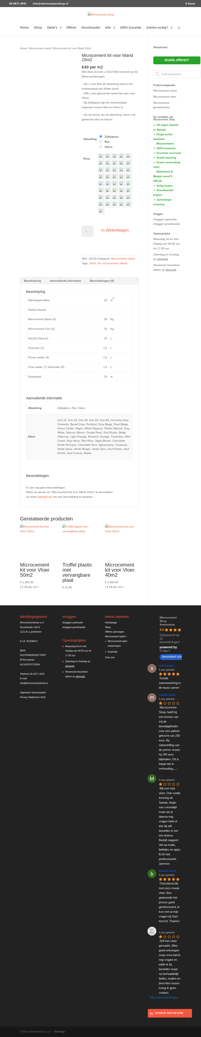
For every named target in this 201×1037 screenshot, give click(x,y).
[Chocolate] (128, 190)
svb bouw (166, 665)
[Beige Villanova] (101, 184)
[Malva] (101, 211)
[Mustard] (115, 184)
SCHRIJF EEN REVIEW (169, 1013)
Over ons (110, 657)
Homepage (111, 622)
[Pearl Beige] (101, 170)
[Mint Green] (101, 190)
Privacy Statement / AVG (33, 697)
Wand (123, 263)
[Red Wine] (115, 190)
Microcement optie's (115, 636)
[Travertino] (128, 184)
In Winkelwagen (115, 230)
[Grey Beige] (128, 163)
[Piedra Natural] (128, 170)
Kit (99, 263)
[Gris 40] (115, 156)
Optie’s (52, 27)
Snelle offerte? (176, 60)
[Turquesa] (122, 197)
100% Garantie (130, 27)
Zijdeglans (112, 136)
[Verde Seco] (108, 204)
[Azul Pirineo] (115, 204)
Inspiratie (113, 651)
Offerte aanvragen (114, 631)
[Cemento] (108, 163)
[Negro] (115, 170)
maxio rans (167, 694)
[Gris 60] (122, 156)
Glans (108, 146)
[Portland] (122, 163)
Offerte (71, 27)
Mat (107, 141)
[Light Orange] (108, 184)
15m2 (92, 263)
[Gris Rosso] (128, 177)
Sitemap (59, 1031)
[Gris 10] (101, 156)
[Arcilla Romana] (101, 197)
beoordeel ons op (174, 656)
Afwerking (90, 139)
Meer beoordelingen (164, 997)
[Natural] (108, 177)
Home (24, 27)
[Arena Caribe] (108, 170)
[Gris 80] (128, 156)
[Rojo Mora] (108, 190)
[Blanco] (115, 177)
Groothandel (90, 27)
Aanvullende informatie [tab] (65, 280)
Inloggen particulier (165, 219)
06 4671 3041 (17, 3)
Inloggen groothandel (166, 223)
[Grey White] (101, 177)
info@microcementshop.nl (34, 683)
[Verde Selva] (128, 197)
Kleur (86, 158)
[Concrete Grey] (101, 163)
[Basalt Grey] (115, 163)
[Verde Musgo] (101, 204)
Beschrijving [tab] (32, 280)
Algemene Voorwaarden (33, 692)
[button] (101, 156)
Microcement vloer (164, 96)
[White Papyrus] (122, 170)
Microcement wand (39, 48)
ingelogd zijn (44, 496)
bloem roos (167, 871)
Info (108, 27)
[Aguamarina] (115, 197)
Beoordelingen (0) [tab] (102, 280)
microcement (110, 263)
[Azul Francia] (128, 204)
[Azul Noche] (122, 204)
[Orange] (122, 184)
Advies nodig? (157, 27)
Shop (38, 27)
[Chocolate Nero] (108, 197)
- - (160, 775)
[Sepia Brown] (122, 190)
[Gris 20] (108, 156)
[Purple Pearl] (122, 177)
